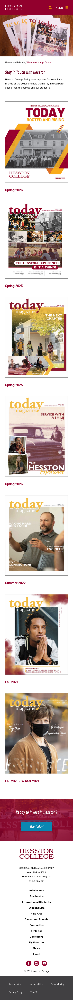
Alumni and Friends (15, 62)
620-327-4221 (36, 881)
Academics (37, 896)
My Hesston (36, 942)
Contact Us (37, 925)
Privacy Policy (15, 992)
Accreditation (15, 984)
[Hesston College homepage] (13, 7)
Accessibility (36, 984)
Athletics (36, 930)
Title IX (33, 992)
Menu (59, 8)
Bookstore (36, 936)
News (36, 948)
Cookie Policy (57, 984)
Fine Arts (36, 913)
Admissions (36, 890)
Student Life (37, 907)
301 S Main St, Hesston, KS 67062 (36, 867)
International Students (36, 901)
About (36, 953)
